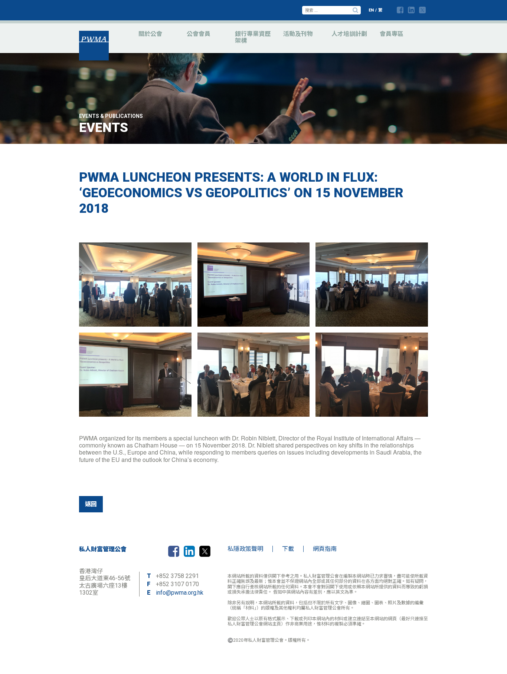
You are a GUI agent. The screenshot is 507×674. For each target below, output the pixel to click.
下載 (288, 548)
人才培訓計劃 (349, 33)
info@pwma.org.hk (179, 592)
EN (371, 10)
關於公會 (150, 33)
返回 (91, 504)
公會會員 (198, 33)
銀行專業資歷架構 (253, 37)
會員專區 (391, 33)
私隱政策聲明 (245, 548)
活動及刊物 (298, 33)
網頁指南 (325, 548)
